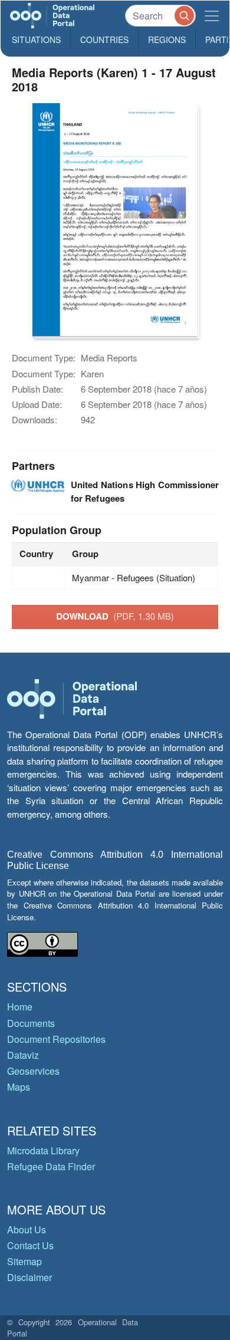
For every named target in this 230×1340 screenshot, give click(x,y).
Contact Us (30, 1245)
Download (115, 616)
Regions (167, 39)
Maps (18, 1087)
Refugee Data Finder (51, 1166)
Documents (31, 1023)
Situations (36, 39)
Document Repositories (56, 1039)
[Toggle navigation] (212, 15)
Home (19, 1006)
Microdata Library (43, 1150)
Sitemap (24, 1261)
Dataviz (23, 1055)
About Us (26, 1229)
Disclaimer (29, 1277)
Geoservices (33, 1071)
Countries (104, 39)
